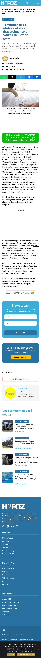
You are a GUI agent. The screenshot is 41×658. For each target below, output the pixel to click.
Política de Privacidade (9, 640)
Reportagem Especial (10, 551)
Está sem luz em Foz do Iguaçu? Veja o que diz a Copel (24, 443)
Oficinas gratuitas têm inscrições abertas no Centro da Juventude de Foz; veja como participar (26, 477)
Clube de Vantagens (9, 609)
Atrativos (5, 612)
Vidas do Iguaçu (8, 578)
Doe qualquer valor (9, 605)
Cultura (5, 584)
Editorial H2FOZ (8, 554)
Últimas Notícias (8, 538)
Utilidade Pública (22, 421)
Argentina (5, 544)
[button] (32, 3)
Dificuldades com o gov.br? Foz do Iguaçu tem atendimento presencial (25, 426)
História (5, 581)
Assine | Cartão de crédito (11, 602)
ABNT (36, 245)
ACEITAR (11, 655)
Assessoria (14, 58)
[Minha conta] (27, 3)
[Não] (38, 650)
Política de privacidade (26, 655)
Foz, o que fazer (8, 568)
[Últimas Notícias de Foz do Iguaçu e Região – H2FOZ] (9, 3)
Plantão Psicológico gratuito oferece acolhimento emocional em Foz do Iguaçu (26, 460)
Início (4, 9)
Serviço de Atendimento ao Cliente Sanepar (19, 264)
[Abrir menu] (3, 630)
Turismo (5, 548)
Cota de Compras (8, 615)
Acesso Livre (11, 9)
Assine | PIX (6, 599)
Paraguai (5, 541)
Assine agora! (20, 357)
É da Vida (5, 575)
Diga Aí (5, 572)
